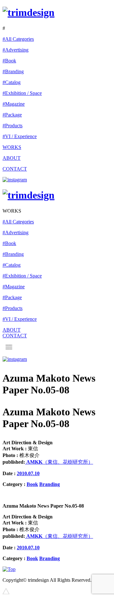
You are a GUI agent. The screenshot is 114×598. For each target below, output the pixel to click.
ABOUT (12, 158)
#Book (9, 60)
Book (32, 484)
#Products (12, 125)
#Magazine (14, 104)
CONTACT (15, 169)
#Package (12, 114)
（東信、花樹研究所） (59, 462)
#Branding (13, 71)
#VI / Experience (20, 136)
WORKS (12, 147)
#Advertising (15, 50)
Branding (49, 484)
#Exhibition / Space (22, 93)
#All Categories (18, 39)
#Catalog (12, 82)
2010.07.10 (28, 473)
